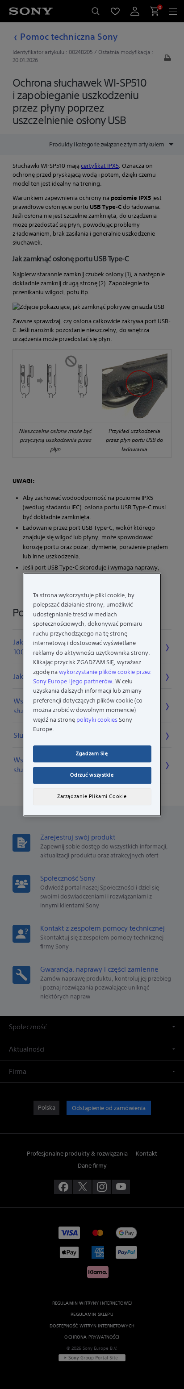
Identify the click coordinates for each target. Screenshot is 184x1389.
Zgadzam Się (92, 753)
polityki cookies (96, 720)
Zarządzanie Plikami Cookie (92, 796)
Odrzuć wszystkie (91, 774)
